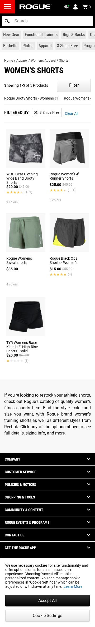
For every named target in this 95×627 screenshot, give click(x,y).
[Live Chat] (67, 7)
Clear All (71, 113)
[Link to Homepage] (36, 6)
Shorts (63, 60)
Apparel (21, 60)
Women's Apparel (43, 60)
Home (8, 60)
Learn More (73, 586)
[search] (47, 21)
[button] (7, 21)
